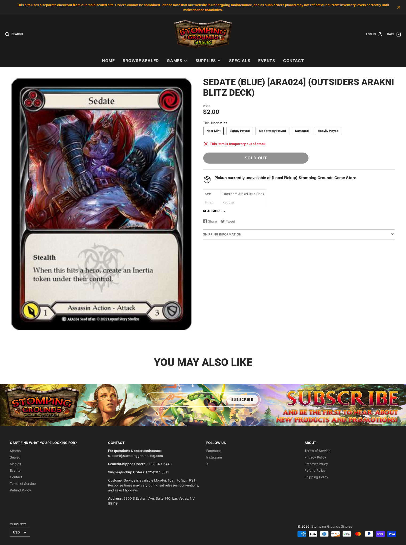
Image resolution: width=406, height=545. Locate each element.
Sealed (15, 457)
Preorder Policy (316, 464)
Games (174, 60)
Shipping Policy (316, 477)
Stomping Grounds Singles (331, 526)
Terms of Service (23, 484)
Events (266, 60)
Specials (239, 60)
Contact (293, 60)
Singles (15, 464)
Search (15, 451)
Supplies (205, 60)
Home (108, 60)
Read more (212, 211)
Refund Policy (20, 490)
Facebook (214, 451)
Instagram (214, 457)
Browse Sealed (141, 60)
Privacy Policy (315, 457)
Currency (18, 524)
